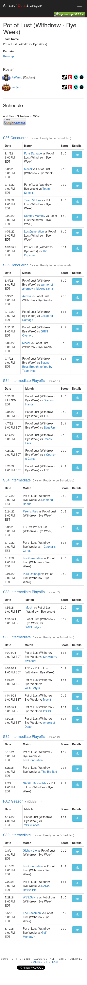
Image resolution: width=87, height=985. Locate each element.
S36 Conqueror (15, 137)
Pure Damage (33, 153)
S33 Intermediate (17, 636)
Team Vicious (32, 200)
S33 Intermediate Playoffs (24, 591)
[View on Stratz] (81, 77)
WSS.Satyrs (33, 627)
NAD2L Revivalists (34, 783)
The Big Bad (49, 772)
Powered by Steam (43, 961)
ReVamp (8, 56)
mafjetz (16, 87)
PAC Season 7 (15, 801)
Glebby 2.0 (30, 850)
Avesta (26, 296)
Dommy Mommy (34, 216)
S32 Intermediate (17, 834)
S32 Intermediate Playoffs (24, 736)
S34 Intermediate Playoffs (24, 380)
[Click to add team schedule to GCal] (14, 121)
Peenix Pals (30, 511)
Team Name (11, 39)
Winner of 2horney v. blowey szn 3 (37, 286)
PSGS (47, 711)
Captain (8, 51)
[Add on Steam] (64, 77)
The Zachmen (32, 913)
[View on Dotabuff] (70, 77)
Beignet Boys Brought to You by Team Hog (37, 366)
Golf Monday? (35, 934)
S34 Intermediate (17, 479)
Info (77, 155)
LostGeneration (34, 231)
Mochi (28, 169)
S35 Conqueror (15, 264)
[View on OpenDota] (75, 77)
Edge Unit (50, 427)
